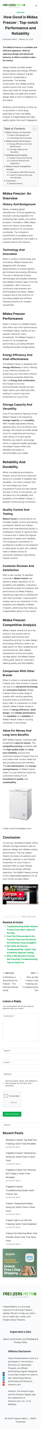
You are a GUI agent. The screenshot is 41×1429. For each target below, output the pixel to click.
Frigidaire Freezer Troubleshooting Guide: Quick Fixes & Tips (20, 1190)
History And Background (19, 135)
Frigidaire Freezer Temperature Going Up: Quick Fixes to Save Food (21, 1157)
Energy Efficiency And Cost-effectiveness (21, 145)
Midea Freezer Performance (18, 141)
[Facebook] (4, 1374)
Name (7, 1051)
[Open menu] (36, 5)
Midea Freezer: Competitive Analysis (18, 167)
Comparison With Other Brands (22, 172)
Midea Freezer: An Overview (18, 132)
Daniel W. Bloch (11, 39)
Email (7, 1062)
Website (7, 1074)
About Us (7, 1339)
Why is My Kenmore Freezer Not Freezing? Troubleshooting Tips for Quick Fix (22, 959)
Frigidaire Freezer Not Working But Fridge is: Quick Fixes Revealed (21, 1173)
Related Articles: (16, 184)
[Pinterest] (4, 1384)
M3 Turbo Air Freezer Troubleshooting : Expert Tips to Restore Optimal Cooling (21, 949)
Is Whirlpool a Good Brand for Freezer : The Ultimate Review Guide (10, 982)
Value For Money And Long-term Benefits (21, 176)
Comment (9, 1016)
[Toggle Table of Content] (33, 129)
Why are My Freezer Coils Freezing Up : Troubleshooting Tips (30, 982)
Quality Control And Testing (21, 158)
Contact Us (19, 1339)
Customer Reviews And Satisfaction (19, 162)
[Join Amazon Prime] (20, 1263)
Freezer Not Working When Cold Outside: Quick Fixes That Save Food (21, 1237)
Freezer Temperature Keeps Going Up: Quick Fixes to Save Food (20, 1207)
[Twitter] (4, 1379)
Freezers (20, 12)
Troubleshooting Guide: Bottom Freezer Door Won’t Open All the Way (22, 929)
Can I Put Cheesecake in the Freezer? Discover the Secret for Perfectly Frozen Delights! (21, 939)
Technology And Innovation (21, 138)
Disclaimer (32, 1339)
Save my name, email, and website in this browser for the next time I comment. (21, 1083)
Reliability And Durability (16, 155)
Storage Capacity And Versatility (19, 150)
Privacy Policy (20, 1342)
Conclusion (11, 181)
